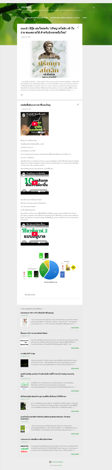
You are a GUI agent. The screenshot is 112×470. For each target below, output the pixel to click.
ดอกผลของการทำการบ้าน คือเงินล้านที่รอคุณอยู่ (37, 313)
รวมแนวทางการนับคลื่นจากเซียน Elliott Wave (36, 439)
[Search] (94, 8)
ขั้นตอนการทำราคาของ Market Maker (34, 333)
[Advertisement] (89, 50)
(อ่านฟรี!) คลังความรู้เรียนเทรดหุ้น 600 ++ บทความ (65, 18)
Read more (75, 328)
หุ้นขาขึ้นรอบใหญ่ (30, 295)
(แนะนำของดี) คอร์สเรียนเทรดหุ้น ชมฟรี (35, 18)
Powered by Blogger (57, 462)
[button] (78, 27)
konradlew (60, 465)
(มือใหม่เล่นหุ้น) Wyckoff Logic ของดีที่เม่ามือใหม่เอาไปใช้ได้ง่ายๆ (43, 396)
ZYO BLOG (26, 7)
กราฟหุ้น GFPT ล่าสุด (28, 353)
